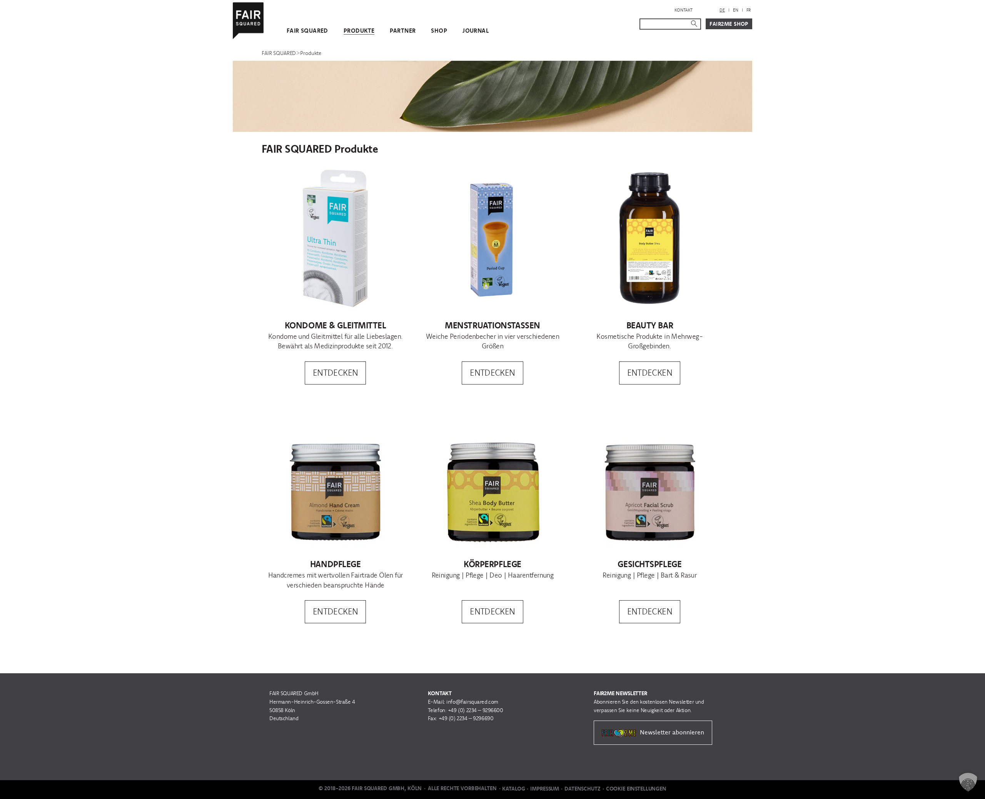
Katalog (513, 788)
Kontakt (683, 10)
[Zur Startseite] (248, 19)
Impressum (544, 788)
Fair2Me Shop (729, 23)
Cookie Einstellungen (636, 788)
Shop (439, 30)
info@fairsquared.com (472, 701)
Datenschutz (582, 788)
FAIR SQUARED (307, 30)
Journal (475, 30)
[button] (968, 782)
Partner (403, 30)
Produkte (359, 30)
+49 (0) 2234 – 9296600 (475, 710)
